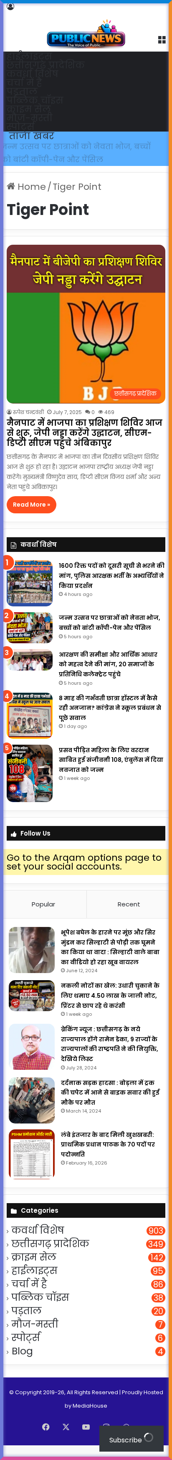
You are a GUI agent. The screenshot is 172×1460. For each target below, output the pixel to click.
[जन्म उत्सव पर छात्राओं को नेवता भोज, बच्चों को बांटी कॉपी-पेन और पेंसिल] (30, 640)
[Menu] (161, 39)
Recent (129, 917)
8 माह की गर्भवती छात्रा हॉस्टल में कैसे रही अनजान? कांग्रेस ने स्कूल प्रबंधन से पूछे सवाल (110, 721)
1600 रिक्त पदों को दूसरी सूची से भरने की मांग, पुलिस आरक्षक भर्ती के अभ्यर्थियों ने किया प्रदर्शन (111, 589)
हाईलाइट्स (29, 56)
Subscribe (126, 1440)
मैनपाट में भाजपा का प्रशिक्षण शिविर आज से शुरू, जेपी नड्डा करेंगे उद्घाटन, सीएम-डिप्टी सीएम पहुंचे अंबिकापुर (84, 446)
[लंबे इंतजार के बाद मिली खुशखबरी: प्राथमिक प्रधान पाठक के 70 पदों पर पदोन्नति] (32, 1167)
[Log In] (10, 6)
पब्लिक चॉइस (34, 100)
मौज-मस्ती (29, 117)
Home (30, 199)
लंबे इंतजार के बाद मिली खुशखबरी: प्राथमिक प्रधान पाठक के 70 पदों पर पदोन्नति (108, 1157)
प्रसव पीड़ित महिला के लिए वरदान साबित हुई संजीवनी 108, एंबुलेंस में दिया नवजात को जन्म (111, 772)
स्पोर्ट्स (20, 126)
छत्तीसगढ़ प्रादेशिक (45, 65)
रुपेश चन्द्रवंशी (28, 425)
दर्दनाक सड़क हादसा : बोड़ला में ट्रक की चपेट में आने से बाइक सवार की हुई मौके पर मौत (110, 1105)
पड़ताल (22, 91)
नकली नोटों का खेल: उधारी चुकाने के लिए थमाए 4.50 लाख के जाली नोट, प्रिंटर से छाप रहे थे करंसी (110, 1008)
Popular (43, 917)
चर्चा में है (24, 82)
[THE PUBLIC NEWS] (86, 25)
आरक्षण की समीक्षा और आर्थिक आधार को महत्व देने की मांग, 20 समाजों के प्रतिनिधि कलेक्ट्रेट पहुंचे (77, 159)
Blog (22, 1364)
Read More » (31, 517)
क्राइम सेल (28, 109)
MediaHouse (90, 1418)
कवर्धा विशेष (32, 73)
